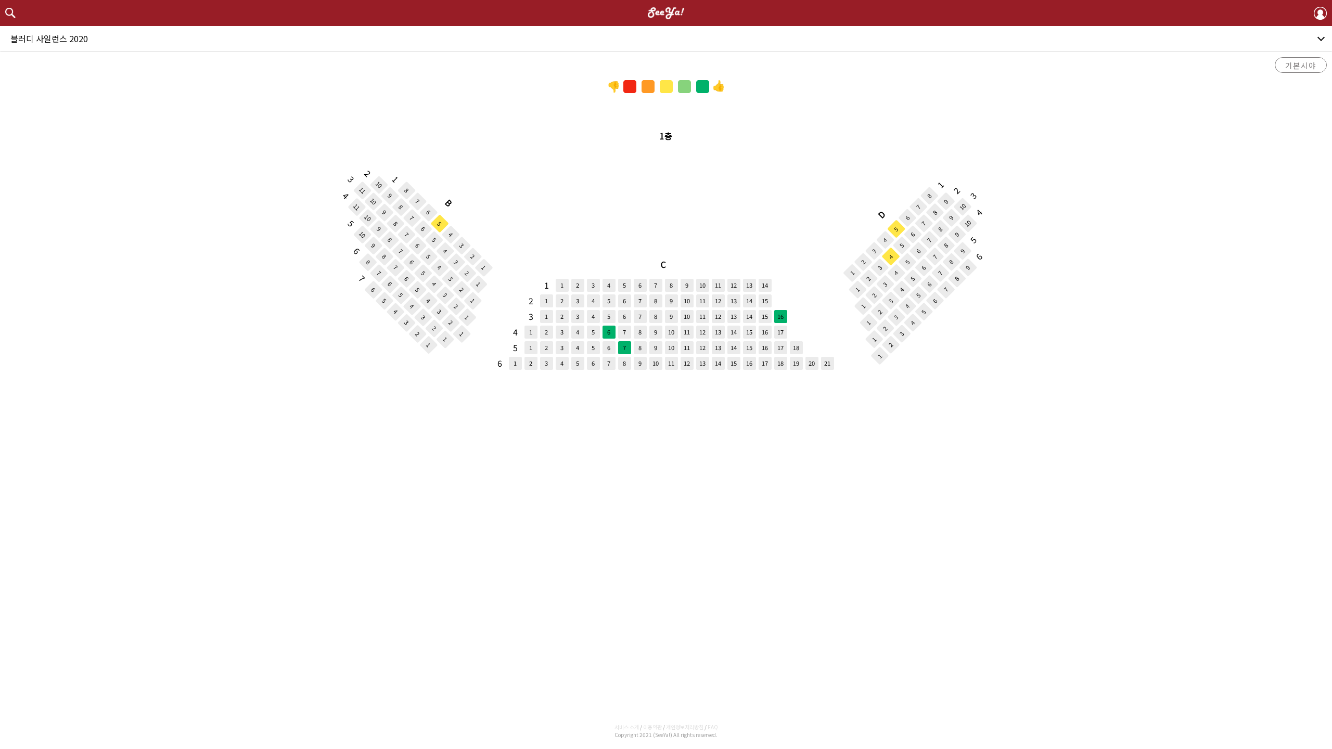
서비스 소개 (626, 727)
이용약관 (652, 727)
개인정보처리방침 (684, 727)
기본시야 (1300, 65)
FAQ (713, 727)
